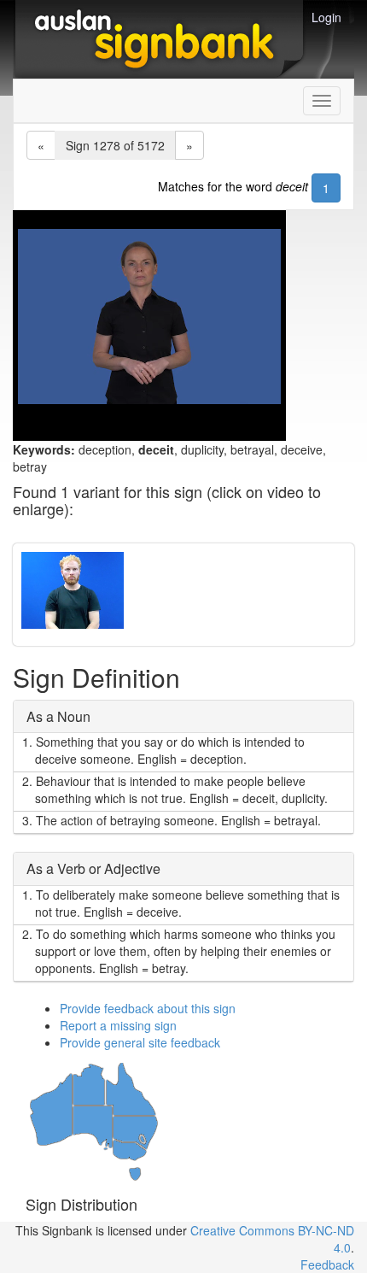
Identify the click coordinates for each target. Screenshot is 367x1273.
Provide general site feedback (140, 1042)
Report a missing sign (118, 1025)
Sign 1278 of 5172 (115, 145)
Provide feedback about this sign (148, 1008)
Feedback (327, 1264)
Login (326, 17)
